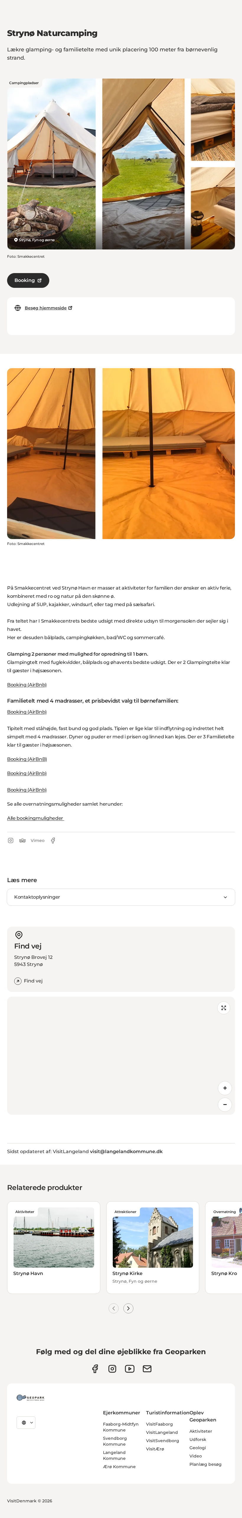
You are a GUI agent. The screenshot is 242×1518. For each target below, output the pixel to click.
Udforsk (197, 1439)
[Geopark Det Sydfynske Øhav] (30, 1397)
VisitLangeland (162, 1432)
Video (195, 1456)
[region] (121, 1056)
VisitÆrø (155, 1449)
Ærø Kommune (119, 1466)
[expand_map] (223, 1007)
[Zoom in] (225, 1088)
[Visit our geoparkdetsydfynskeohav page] (95, 1369)
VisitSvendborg (162, 1440)
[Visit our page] (112, 1369)
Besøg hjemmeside (46, 308)
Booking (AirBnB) (27, 759)
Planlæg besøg (205, 1464)
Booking (24, 280)
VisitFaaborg (159, 1424)
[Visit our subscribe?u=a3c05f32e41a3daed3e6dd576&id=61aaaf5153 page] (147, 1369)
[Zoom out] (225, 1105)
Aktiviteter (200, 1431)
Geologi (197, 1447)
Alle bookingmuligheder (35, 818)
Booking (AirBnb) (27, 685)
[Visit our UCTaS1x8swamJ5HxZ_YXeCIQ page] (130, 1369)
